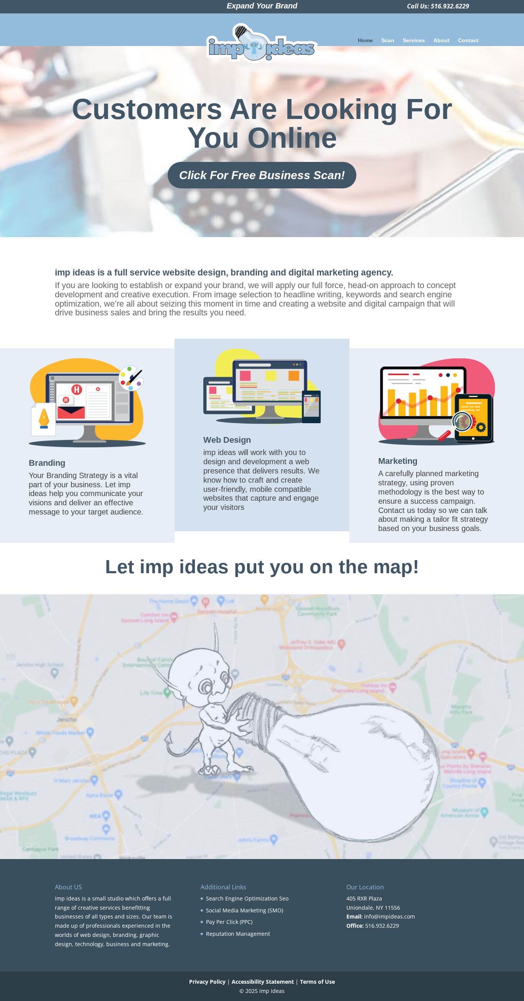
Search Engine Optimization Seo (247, 898)
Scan (387, 40)
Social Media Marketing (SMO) (244, 910)
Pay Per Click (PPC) (229, 921)
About (441, 40)
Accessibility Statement (263, 981)
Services (414, 40)
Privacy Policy (207, 981)
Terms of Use (317, 981)
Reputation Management (238, 933)
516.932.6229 (450, 6)
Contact (468, 40)
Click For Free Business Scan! (262, 175)
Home (365, 40)
